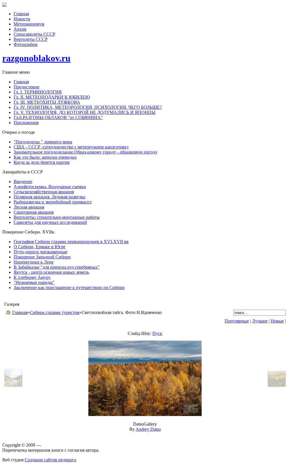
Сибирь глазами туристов (54, 312)
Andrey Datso (148, 429)
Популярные (237, 321)
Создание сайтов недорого (50, 459)
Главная (19, 312)
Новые (277, 321)
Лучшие (260, 321)
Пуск (157, 333)
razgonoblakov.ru (36, 58)
